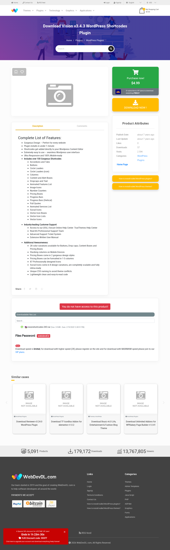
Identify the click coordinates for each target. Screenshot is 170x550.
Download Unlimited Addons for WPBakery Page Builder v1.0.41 (141, 423)
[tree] (85, 327)
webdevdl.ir (43, 335)
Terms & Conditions (95, 495)
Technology (54, 10)
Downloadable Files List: (26, 314)
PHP (127, 499)
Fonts (127, 512)
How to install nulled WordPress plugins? (135, 178)
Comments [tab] (82, 125)
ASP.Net (128, 504)
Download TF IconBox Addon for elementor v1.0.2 (66, 423)
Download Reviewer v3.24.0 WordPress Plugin (29, 423)
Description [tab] (37, 125)
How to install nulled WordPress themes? (135, 186)
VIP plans (19, 352)
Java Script (129, 495)
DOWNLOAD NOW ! (135, 107)
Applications (86, 10)
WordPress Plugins (95, 40)
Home (15, 2)
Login (107, 2)
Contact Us (28, 2)
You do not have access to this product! (85, 306)
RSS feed (42, 2)
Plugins (39, 10)
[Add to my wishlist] (16, 72)
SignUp (118, 2)
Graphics (70, 10)
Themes (27, 10)
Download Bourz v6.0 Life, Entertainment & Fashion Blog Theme (104, 425)
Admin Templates (132, 486)
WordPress (98, 416)
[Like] (22, 72)
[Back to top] (162, 542)
